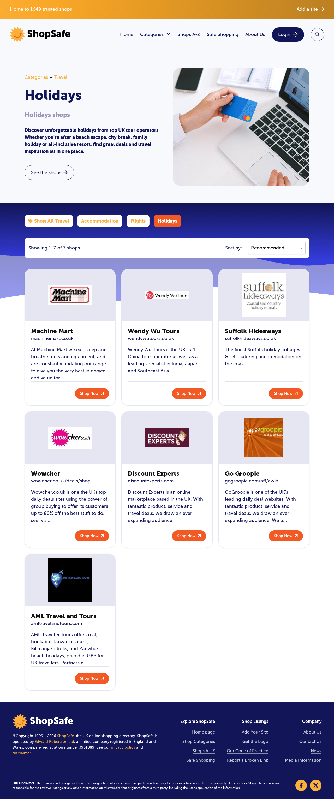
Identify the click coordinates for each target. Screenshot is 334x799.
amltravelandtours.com (56, 623)
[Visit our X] (315, 785)
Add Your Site (255, 732)
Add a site (307, 9)
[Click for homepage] (61, 34)
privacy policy (123, 747)
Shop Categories (198, 741)
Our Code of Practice (247, 751)
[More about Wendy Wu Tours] (167, 295)
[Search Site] (317, 34)
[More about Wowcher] (70, 438)
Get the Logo (255, 741)
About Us (255, 34)
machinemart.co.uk (52, 338)
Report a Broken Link (247, 760)
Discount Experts (153, 473)
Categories (152, 34)
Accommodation (99, 221)
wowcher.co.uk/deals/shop (61, 481)
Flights (138, 221)
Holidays (167, 221)
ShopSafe (65, 736)
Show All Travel (51, 221)
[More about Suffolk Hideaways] (264, 295)
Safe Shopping (222, 34)
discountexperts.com (151, 481)
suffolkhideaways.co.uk (250, 338)
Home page (203, 732)
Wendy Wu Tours (153, 331)
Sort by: (233, 248)
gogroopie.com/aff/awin (251, 481)
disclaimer (22, 753)
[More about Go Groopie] (264, 438)
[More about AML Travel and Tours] (70, 580)
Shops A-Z (189, 34)
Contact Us (310, 741)
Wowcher (45, 473)
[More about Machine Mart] (70, 295)
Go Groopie (242, 473)
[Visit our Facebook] (301, 785)
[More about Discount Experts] (167, 438)
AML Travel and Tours (63, 615)
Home (126, 34)
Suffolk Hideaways (253, 331)
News (316, 751)
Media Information (303, 760)
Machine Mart (52, 331)
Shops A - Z (204, 751)
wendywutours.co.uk (151, 338)
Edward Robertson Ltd (54, 742)
